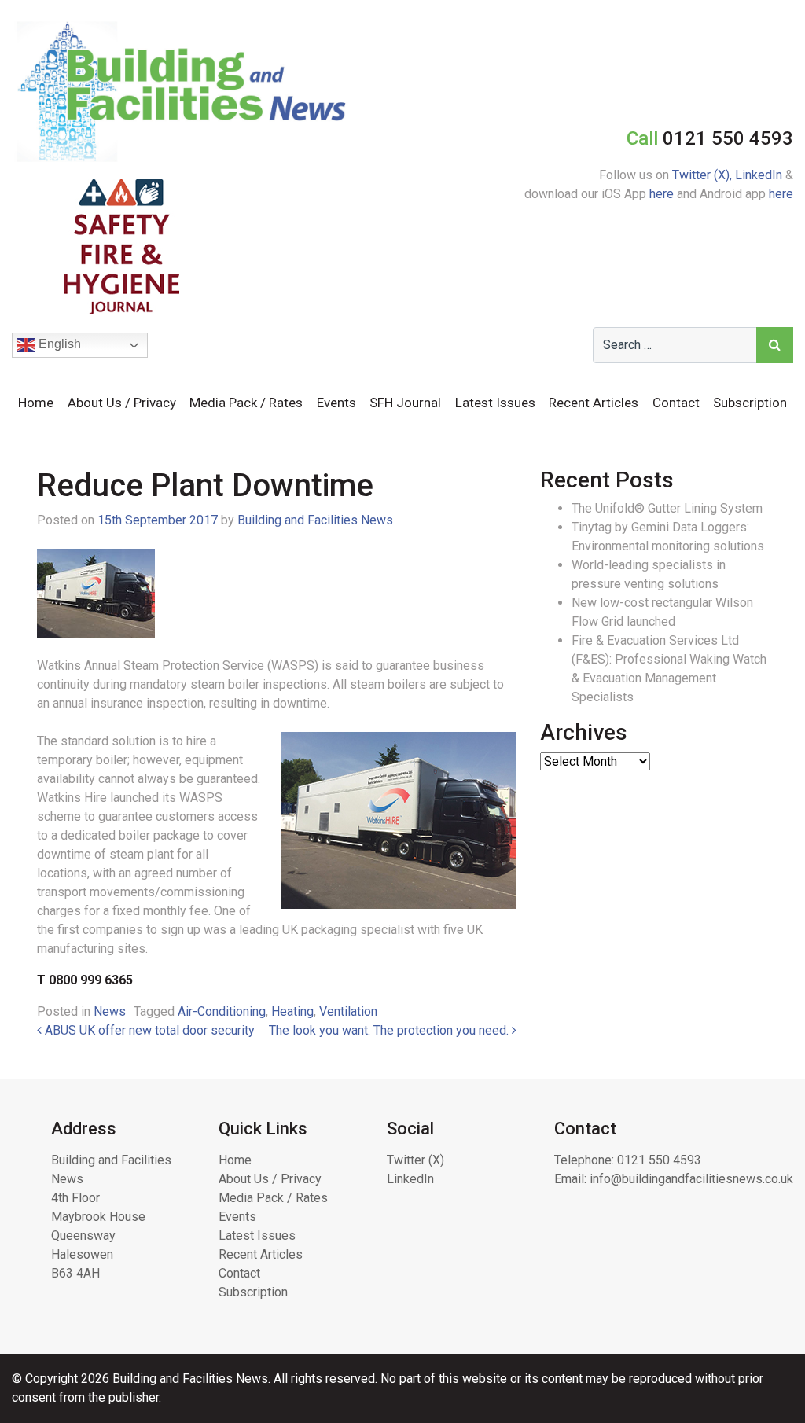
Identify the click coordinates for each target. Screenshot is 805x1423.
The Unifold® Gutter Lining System (667, 508)
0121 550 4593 (659, 1160)
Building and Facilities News (315, 520)
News (110, 1011)
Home (35, 402)
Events (336, 402)
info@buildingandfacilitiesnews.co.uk (691, 1178)
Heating (292, 1011)
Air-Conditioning (222, 1011)
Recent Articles (593, 402)
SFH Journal (405, 402)
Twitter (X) (415, 1160)
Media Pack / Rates (246, 402)
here (661, 193)
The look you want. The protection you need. (390, 1030)
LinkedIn (758, 174)
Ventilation (348, 1011)
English (58, 344)
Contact (676, 402)
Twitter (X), (703, 174)
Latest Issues (495, 402)
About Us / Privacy (122, 402)
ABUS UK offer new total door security (148, 1030)
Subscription (750, 402)
